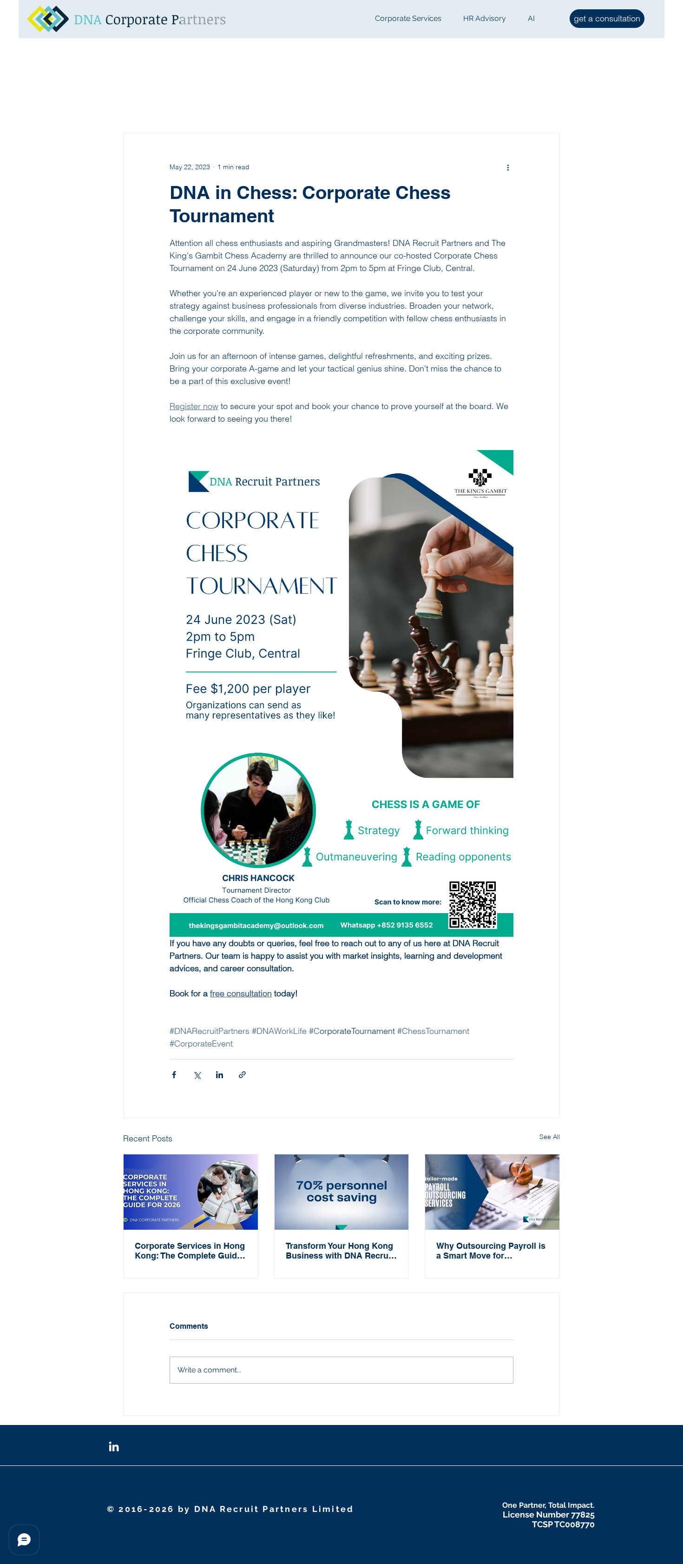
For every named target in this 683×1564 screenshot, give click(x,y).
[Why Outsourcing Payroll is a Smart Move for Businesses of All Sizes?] (492, 1192)
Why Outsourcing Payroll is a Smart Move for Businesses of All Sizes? (490, 1250)
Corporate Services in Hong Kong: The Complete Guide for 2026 (190, 1250)
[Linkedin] (114, 1446)
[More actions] (507, 166)
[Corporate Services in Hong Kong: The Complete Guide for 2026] (191, 1192)
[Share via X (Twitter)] (196, 1074)
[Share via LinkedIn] (219, 1074)
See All (549, 1137)
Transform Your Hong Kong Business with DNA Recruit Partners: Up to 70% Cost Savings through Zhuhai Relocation (340, 1250)
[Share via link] (242, 1074)
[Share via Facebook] (174, 1074)
